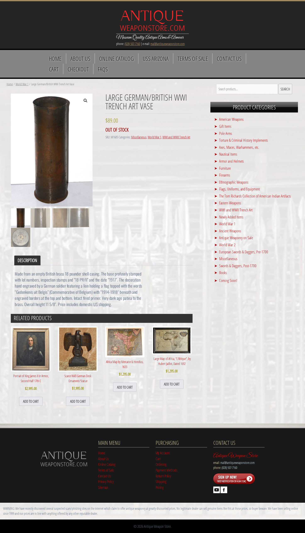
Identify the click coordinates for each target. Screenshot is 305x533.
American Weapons (231, 119)
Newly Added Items (231, 217)
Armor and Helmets (231, 161)
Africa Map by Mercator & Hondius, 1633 (124, 368)
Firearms (224, 175)
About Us (80, 58)
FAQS (103, 69)
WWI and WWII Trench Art (176, 137)
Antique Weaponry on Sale (236, 237)
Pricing (160, 487)
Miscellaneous (138, 137)
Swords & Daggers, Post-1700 (237, 265)
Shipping (161, 481)
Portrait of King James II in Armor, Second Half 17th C (31, 382)
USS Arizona (156, 58)
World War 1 (22, 84)
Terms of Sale (193, 58)
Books (223, 272)
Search (285, 88)
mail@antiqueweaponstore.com (167, 43)
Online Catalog (116, 58)
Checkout (78, 69)
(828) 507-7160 (132, 43)
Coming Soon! (228, 280)
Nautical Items (228, 154)
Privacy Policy (106, 481)
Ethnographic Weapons (233, 182)
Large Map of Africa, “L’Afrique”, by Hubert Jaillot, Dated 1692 (172, 364)
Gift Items (225, 126)
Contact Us (229, 58)
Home (55, 58)
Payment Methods (166, 470)
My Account (163, 452)
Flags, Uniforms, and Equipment (239, 189)
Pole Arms (225, 133)
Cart (54, 69)
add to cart (31, 401)
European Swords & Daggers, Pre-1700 (243, 252)
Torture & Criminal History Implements (243, 140)
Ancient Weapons (230, 231)
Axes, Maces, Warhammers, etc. (239, 147)
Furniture (225, 168)
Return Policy (163, 475)
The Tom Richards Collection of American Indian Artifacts (255, 196)
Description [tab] (27, 260)
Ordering (161, 464)
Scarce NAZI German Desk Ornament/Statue (77, 382)
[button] (85, 100)
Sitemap (103, 487)
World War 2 (227, 245)
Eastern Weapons (230, 203)
